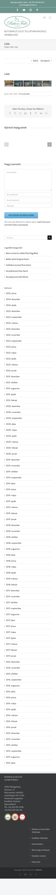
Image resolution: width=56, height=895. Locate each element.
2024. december (13, 299)
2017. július (10, 620)
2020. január (11, 453)
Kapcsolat (36, 862)
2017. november (13, 596)
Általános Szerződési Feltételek (41, 830)
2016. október (12, 673)
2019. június (11, 489)
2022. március (12, 364)
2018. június (11, 561)
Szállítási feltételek (40, 838)
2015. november (13, 739)
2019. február (11, 513)
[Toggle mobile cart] (44, 17)
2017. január (11, 656)
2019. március (12, 507)
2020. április (11, 436)
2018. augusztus (13, 549)
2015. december (13, 733)
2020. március (12, 442)
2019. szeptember (13, 477)
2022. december (13, 329)
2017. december (12, 590)
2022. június (11, 346)
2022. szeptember (14, 341)
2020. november (13, 412)
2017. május (11, 632)
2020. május (11, 430)
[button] (6, 144)
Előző (35, 60)
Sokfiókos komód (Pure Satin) (18, 265)
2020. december (13, 406)
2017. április (11, 638)
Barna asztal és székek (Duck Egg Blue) (22, 253)
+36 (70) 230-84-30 (36, 2)
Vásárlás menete (39, 856)
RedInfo (39, 870)
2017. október (12, 602)
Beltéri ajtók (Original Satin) (17, 259)
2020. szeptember (14, 418)
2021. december (13, 376)
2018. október (12, 537)
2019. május (11, 495)
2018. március (12, 578)
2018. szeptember (13, 543)
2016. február (11, 721)
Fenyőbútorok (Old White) (17, 277)
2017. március (11, 644)
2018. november (13, 531)
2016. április (11, 709)
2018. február (11, 584)
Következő (45, 60)
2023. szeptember (14, 317)
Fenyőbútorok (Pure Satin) (17, 271)
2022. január (11, 370)
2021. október (12, 382)
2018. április (11, 572)
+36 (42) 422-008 (15, 807)
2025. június (11, 293)
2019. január (11, 519)
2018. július (10, 555)
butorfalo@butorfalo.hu (28, 5)
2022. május (11, 352)
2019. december (13, 459)
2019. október (12, 471)
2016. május (11, 703)
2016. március (12, 715)
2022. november (13, 335)
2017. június (11, 626)
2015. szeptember (13, 751)
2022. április (11, 358)
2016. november (13, 667)
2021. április (11, 394)
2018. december (13, 525)
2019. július (10, 483)
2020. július (11, 424)
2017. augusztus (12, 614)
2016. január (11, 727)
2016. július (10, 691)
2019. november (13, 465)
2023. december (13, 311)
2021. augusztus (13, 388)
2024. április (11, 305)
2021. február (11, 400)
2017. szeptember (13, 608)
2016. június (11, 697)
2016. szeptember (13, 679)
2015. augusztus (13, 757)
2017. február (11, 650)
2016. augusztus (13, 685)
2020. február (12, 447)
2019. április (11, 501)
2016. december (13, 662)
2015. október (12, 745)
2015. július (10, 763)
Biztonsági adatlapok (41, 850)
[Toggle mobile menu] (50, 17)
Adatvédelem (37, 844)
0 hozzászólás (24, 94)
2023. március (12, 323)
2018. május (11, 566)
